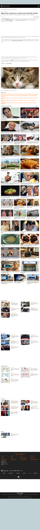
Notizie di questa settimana (4, 462)
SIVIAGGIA (29, 494)
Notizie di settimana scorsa (4, 464)
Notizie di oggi (3, 459)
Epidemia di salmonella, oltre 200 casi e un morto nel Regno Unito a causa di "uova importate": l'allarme (18, 101)
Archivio (24, 473)
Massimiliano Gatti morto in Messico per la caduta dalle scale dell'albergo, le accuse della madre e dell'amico (19, 96)
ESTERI (31, 367)
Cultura (2, 457)
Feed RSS (4, 473)
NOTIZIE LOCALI (13, 334)
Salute (12, 457)
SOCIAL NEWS (5, 11)
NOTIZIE (6, 6)
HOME (2, 11)
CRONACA (12, 345)
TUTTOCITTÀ (24, 494)
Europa (2, 63)
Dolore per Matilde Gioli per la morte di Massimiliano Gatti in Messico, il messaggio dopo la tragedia (19, 94)
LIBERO (3, 494)
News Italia (35, 473)
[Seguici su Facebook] (18, 477)
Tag (29, 473)
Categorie (18, 473)
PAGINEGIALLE (8, 494)
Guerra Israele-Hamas (34, 459)
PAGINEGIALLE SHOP (13, 494)
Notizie (6, 471)
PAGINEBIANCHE (21, 494)
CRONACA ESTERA (33, 340)
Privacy (17, 496)
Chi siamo (10, 496)
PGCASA (17, 494)
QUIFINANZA (32, 494)
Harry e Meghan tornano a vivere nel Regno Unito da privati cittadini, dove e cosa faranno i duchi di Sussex (19, 98)
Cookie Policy (20, 496)
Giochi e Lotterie (23, 457)
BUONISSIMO (36, 494)
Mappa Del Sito (11, 473)
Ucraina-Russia (13, 459)
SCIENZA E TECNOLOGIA (14, 400)
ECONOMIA (12, 367)
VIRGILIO (5, 494)
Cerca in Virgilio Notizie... (15, 470)
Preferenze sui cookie (26, 496)
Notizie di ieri (3, 460)
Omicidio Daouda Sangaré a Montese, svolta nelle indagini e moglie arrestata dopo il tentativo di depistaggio (19, 103)
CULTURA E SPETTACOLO (34, 405)
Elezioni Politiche (23, 459)
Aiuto (30, 496)
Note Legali (14, 496)
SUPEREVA (20, 495)
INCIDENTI (12, 307)
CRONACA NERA (33, 307)
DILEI (27, 494)
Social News (32, 457)
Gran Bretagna (9, 63)
